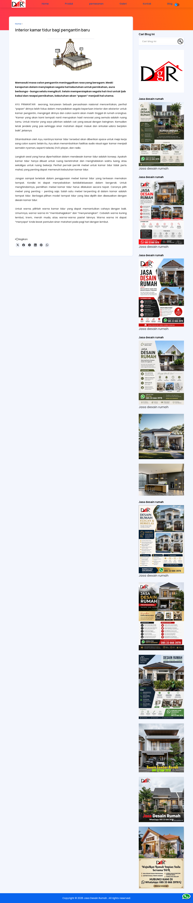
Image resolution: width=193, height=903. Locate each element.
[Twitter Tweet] (17, 245)
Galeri (123, 3)
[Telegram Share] (29, 245)
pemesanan (96, 3)
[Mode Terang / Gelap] (177, 4)
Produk (69, 3)
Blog (169, 3)
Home (45, 3)
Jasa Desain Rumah (96, 898)
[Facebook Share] (23, 245)
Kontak (147, 3)
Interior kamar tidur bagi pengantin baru (52, 30)
